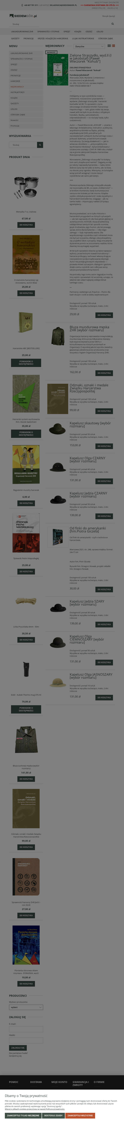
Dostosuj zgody (53, 1115)
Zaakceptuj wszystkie (80, 1115)
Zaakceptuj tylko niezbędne (23, 1115)
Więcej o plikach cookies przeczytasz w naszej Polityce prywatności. (35, 1109)
